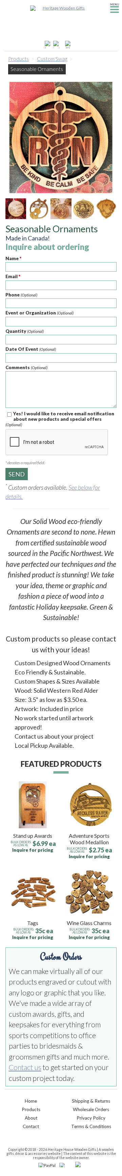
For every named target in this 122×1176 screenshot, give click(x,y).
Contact (31, 1126)
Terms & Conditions (91, 1126)
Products (18, 59)
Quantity (24, 331)
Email (12, 276)
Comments (26, 367)
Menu (114, 4)
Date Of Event (30, 349)
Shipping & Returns (91, 1101)
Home (31, 1101)
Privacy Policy (91, 1118)
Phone (21, 294)
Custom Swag (52, 59)
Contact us (25, 1067)
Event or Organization (39, 312)
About (31, 1118)
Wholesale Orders (91, 1109)
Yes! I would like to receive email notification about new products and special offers (59, 419)
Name (13, 258)
